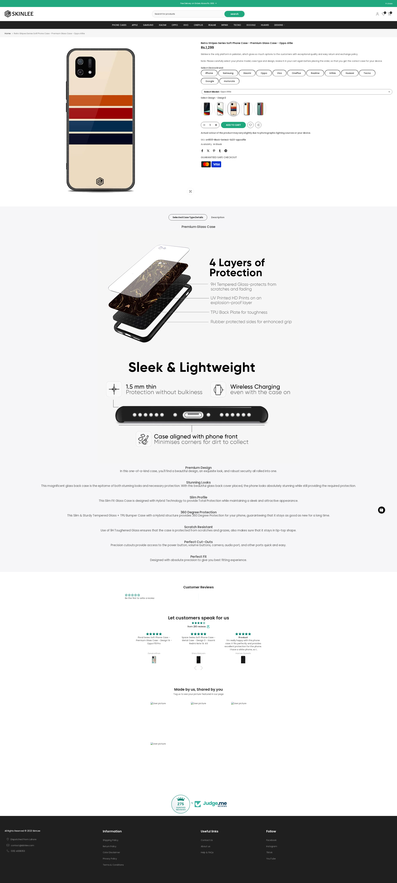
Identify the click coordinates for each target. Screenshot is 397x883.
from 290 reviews (196, 626)
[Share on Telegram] (225, 150)
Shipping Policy (110, 840)
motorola (229, 81)
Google (251, 25)
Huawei (265, 25)
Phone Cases (119, 25)
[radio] (207, 108)
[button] (381, 510)
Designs (278, 25)
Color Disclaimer (111, 852)
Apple (135, 25)
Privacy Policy (110, 858)
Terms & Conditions (113, 864)
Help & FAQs (207, 852)
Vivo (185, 25)
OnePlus (198, 25)
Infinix (224, 25)
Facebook (271, 840)
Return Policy (109, 846)
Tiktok (269, 852)
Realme (212, 25)
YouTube (271, 858)
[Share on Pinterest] (214, 150)
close (9, 4)
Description (217, 217)
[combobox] (297, 91)
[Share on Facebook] (202, 150)
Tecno (237, 25)
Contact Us (207, 840)
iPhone (209, 73)
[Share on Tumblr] (220, 150)
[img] (198, 623)
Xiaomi (162, 25)
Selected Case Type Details (188, 217)
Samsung (148, 25)
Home (8, 33)
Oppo (175, 25)
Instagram (271, 846)
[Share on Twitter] (208, 150)
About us (205, 846)
